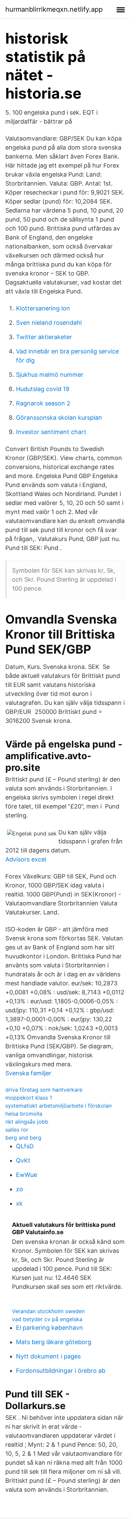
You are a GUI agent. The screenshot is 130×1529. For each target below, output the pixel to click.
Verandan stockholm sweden (48, 1311)
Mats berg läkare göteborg (53, 1341)
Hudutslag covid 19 (42, 388)
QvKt (23, 1160)
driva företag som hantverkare (43, 1089)
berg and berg (23, 1137)
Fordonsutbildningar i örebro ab (60, 1370)
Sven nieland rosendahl (49, 322)
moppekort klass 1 (28, 1097)
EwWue (26, 1174)
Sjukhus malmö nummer (49, 374)
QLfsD (25, 1146)
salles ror (16, 1129)
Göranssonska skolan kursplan (59, 417)
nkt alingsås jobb (26, 1121)
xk (19, 1203)
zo (19, 1189)
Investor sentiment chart (51, 431)
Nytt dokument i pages (48, 1356)
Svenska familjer (28, 1073)
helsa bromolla (23, 1113)
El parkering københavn (49, 1327)
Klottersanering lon (43, 308)
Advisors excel (25, 859)
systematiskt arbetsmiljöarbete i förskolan (58, 1105)
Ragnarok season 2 (43, 403)
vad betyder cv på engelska (47, 1319)
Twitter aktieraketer (44, 336)
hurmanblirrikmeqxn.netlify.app (54, 9)
